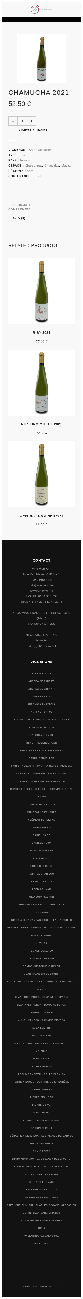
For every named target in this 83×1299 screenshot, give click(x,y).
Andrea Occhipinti (41, 689)
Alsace (29, 171)
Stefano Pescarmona (41, 1189)
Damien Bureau (41, 827)
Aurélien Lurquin (41, 727)
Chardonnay (33, 165)
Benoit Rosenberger (41, 743)
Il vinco (41, 943)
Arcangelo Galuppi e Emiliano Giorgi (41, 719)
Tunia (41, 1228)
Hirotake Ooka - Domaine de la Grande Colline (41, 927)
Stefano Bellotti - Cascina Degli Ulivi (42, 1166)
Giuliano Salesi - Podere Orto (41, 904)
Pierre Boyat (41, 1105)
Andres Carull (41, 696)
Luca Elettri (41, 1028)
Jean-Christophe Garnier (41, 966)
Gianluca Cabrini (41, 897)
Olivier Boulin (41, 1066)
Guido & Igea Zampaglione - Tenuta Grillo (41, 920)
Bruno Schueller (40, 149)
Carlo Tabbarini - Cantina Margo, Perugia (41, 766)
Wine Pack (41, 1243)
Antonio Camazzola (41, 704)
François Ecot (41, 881)
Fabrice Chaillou (41, 874)
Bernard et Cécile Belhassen (41, 750)
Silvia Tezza (41, 1151)
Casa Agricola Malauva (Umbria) (41, 781)
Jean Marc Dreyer (41, 958)
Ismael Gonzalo (41, 951)
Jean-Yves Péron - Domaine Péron (41, 1005)
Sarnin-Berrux (41, 1128)
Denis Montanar (41, 850)
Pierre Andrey (41, 1089)
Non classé (41, 1058)
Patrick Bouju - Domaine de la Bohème (41, 1082)
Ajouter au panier (33, 130)
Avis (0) (19, 218)
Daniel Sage (41, 835)
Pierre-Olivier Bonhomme (41, 1120)
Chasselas (51, 165)
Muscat (66, 165)
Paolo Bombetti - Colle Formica (41, 1074)
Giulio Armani (42, 912)
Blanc (24, 155)
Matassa (42, 1051)
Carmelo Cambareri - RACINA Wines (41, 773)
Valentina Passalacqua (41, 1236)
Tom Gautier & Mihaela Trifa (41, 1220)
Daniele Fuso (41, 843)
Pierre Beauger (41, 1097)
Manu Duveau (41, 1035)
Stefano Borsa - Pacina (42, 1174)
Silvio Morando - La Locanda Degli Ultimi (41, 1159)
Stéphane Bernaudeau (41, 1197)
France (25, 160)
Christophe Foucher (42, 812)
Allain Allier (41, 673)
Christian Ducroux (41, 804)
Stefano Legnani (41, 1182)
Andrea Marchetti (41, 681)
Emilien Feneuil (41, 866)
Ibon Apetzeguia (42, 935)
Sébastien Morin (41, 1143)
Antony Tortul (41, 712)
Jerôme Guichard (41, 1012)
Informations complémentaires (24, 207)
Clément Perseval (41, 820)
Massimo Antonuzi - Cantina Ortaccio (41, 1043)
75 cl (37, 176)
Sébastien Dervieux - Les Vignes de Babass (41, 1136)
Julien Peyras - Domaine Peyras (41, 1020)
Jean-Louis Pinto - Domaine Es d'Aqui (41, 997)
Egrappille (41, 858)
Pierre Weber (42, 1112)
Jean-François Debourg (41, 974)
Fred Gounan (41, 889)
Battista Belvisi (41, 735)
